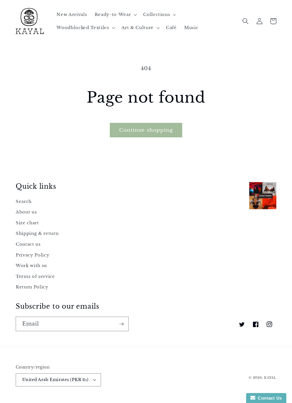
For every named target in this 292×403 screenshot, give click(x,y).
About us (26, 212)
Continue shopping (146, 130)
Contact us (28, 244)
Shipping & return (37, 233)
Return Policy (32, 287)
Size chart (27, 222)
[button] (115, 14)
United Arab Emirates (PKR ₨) (55, 379)
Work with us (31, 265)
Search (24, 201)
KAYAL (270, 378)
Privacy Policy (32, 255)
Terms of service (35, 276)
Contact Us (268, 398)
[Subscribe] (121, 324)
